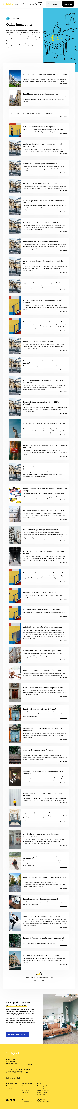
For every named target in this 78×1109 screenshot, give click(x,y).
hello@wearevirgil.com (15, 1078)
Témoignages (26, 4)
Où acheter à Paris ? (42, 1092)
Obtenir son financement (43, 1090)
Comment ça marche (18, 3)
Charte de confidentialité (27, 1101)
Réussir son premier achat (44, 1088)
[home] (8, 4)
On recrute (24, 1088)
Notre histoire (25, 1086)
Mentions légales (25, 1099)
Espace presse (25, 1090)
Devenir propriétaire (42, 1086)
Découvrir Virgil (39, 980)
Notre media (25, 1092)
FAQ (7, 1090)
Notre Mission (32, 3)
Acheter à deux (41, 1094)
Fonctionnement (10, 1086)
